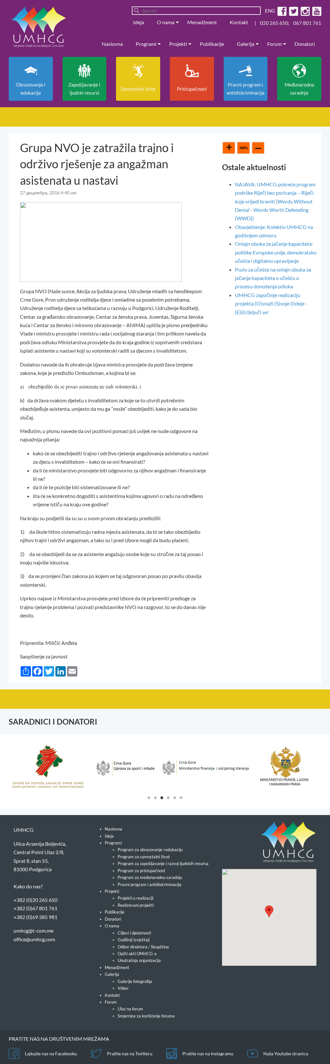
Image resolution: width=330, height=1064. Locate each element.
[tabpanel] (48, 766)
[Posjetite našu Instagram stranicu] (304, 11)
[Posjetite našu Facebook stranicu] (281, 11)
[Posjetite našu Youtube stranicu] (316, 11)
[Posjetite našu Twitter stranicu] (292, 11)
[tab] (149, 797)
